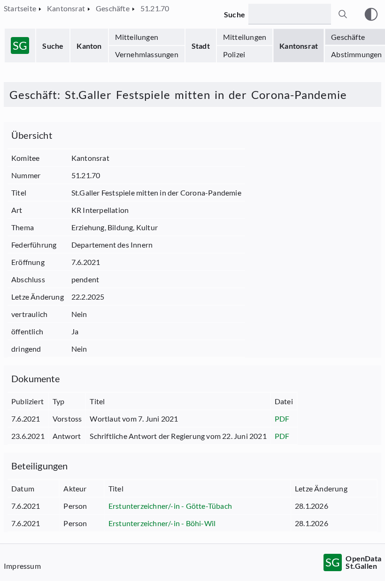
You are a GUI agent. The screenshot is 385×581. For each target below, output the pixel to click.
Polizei (234, 54)
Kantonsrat (298, 45)
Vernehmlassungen (146, 54)
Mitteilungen (136, 36)
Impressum (22, 565)
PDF (282, 418)
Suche (52, 45)
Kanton (89, 45)
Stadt (201, 45)
